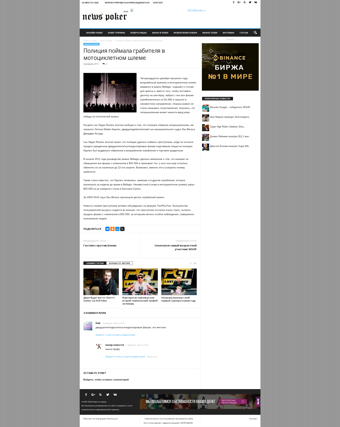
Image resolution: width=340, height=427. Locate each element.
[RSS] (245, 2)
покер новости (114, 344)
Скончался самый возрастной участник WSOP (176, 247)
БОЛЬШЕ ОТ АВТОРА (119, 263)
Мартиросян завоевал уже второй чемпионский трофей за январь (140, 300)
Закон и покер (160, 32)
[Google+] (239, 2)
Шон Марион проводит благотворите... (230, 117)
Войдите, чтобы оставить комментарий (115, 335)
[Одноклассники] (112, 229)
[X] (122, 229)
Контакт (158, 2)
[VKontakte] (256, 2)
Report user (152, 357)
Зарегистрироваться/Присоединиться (127, 2)
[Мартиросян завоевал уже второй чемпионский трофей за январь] (140, 282)
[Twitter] (250, 2)
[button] (255, 33)
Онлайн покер (94, 32)
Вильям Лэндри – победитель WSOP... (231, 107)
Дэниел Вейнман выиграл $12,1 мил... (230, 136)
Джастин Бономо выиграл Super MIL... (230, 146)
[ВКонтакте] (107, 229)
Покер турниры (116, 32)
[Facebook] (234, 2)
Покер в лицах (138, 32)
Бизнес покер (209, 32)
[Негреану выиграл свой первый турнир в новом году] (179, 282)
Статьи (244, 32)
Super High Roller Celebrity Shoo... (228, 126)
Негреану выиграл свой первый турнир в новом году (178, 299)
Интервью (228, 32)
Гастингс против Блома (99, 245)
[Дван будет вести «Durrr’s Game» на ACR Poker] (101, 282)
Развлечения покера (185, 32)
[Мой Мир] (117, 229)
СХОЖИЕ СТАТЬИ (95, 263)
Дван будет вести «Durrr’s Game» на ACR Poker (99, 299)
